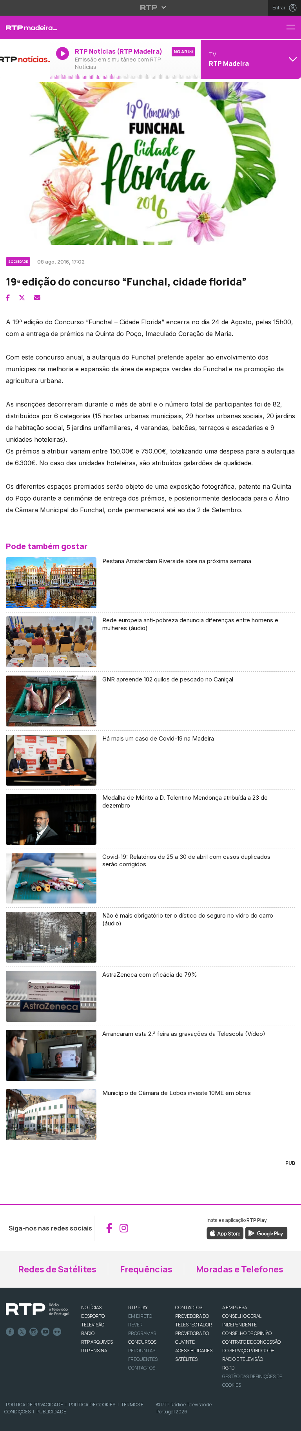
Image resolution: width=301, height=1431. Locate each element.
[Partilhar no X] (22, 297)
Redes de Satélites (57, 1269)
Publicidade (51, 1411)
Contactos (141, 1367)
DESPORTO (93, 1316)
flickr (57, 1332)
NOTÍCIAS (91, 1307)
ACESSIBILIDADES (193, 1350)
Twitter (22, 1332)
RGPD (228, 1367)
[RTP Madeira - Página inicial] (25, 27)
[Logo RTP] (37, 1309)
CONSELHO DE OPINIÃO (247, 1333)
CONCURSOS (142, 1342)
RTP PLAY (138, 1307)
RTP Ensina (94, 1350)
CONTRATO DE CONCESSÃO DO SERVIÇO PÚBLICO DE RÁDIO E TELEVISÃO (251, 1350)
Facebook (10, 1332)
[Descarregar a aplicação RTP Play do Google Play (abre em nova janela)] (266, 1233)
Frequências (146, 1269)
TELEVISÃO (92, 1324)
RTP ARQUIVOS (97, 1342)
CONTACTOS (188, 1307)
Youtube (45, 1332)
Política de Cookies (92, 1404)
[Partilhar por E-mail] (37, 297)
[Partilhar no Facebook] (8, 297)
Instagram (33, 1332)
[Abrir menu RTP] (151, 7)
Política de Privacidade (34, 1404)
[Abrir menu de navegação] (293, 27)
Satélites (186, 1359)
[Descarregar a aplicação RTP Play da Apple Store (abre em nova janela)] (225, 1233)
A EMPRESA (234, 1307)
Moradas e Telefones (239, 1269)
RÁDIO (87, 1333)
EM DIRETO (140, 1316)
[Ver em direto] (25, 59)
